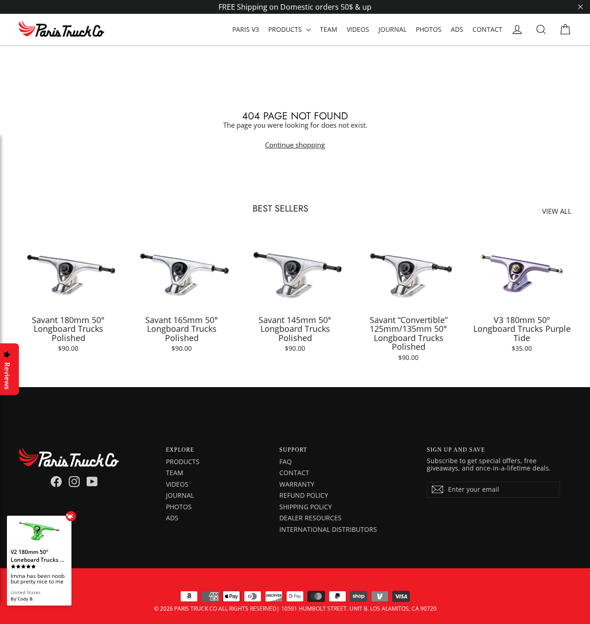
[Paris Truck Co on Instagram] (74, 481)
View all (557, 210)
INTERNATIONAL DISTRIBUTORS (328, 529)
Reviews (7, 375)
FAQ (285, 461)
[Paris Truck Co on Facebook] (56, 481)
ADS (457, 29)
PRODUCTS (286, 29)
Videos (177, 484)
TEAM (328, 29)
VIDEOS (358, 29)
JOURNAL (392, 29)
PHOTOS (429, 29)
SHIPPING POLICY (305, 506)
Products (183, 461)
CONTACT (487, 29)
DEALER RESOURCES (310, 517)
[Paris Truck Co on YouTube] (92, 481)
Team (174, 472)
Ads (172, 517)
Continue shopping (295, 144)
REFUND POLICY (303, 495)
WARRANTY (296, 484)
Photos (179, 506)
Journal (180, 495)
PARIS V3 (245, 29)
